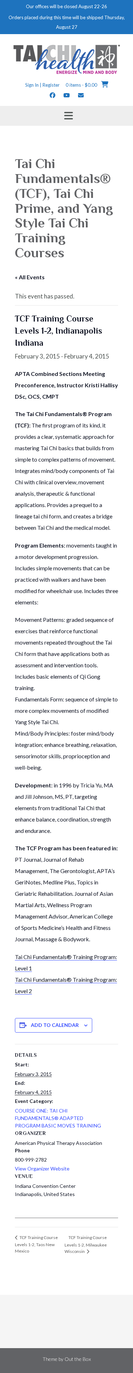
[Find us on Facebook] (52, 95)
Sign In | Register (42, 85)
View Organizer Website (42, 1168)
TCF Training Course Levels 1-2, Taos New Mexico (36, 1244)
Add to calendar (55, 1025)
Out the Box (78, 1359)
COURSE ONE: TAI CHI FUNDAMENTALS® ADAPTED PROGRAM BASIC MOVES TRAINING (58, 1118)
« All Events (30, 277)
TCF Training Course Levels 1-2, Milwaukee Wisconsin (86, 1244)
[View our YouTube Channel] (66, 95)
